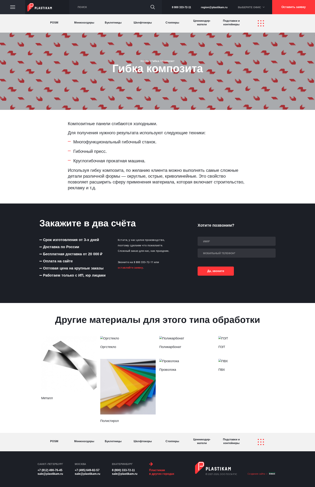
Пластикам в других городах (161, 472)
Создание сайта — (258, 473)
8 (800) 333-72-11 (123, 470)
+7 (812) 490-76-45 (50, 470)
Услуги (144, 61)
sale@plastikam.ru (50, 473)
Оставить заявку (293, 7)
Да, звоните (215, 271)
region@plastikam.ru (214, 7)
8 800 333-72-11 (181, 7)
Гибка (155, 61)
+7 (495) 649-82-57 (87, 470)
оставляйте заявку (130, 267)
